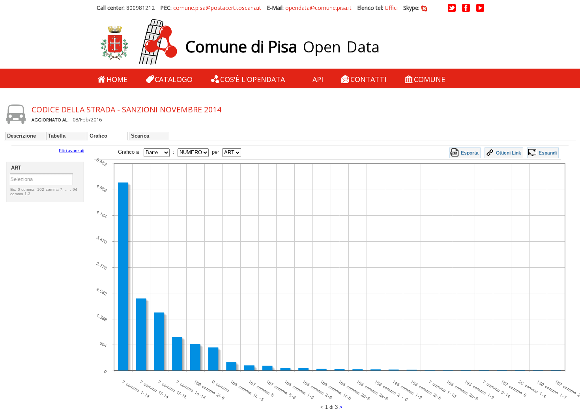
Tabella (56, 136)
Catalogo (174, 79)
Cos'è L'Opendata (252, 79)
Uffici (391, 7)
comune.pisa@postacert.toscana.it (217, 7)
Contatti (368, 79)
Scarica (140, 136)
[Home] (138, 42)
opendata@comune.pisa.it (318, 7)
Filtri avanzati (71, 150)
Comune (429, 79)
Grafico (98, 136)
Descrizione (21, 136)
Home (117, 79)
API (317, 79)
